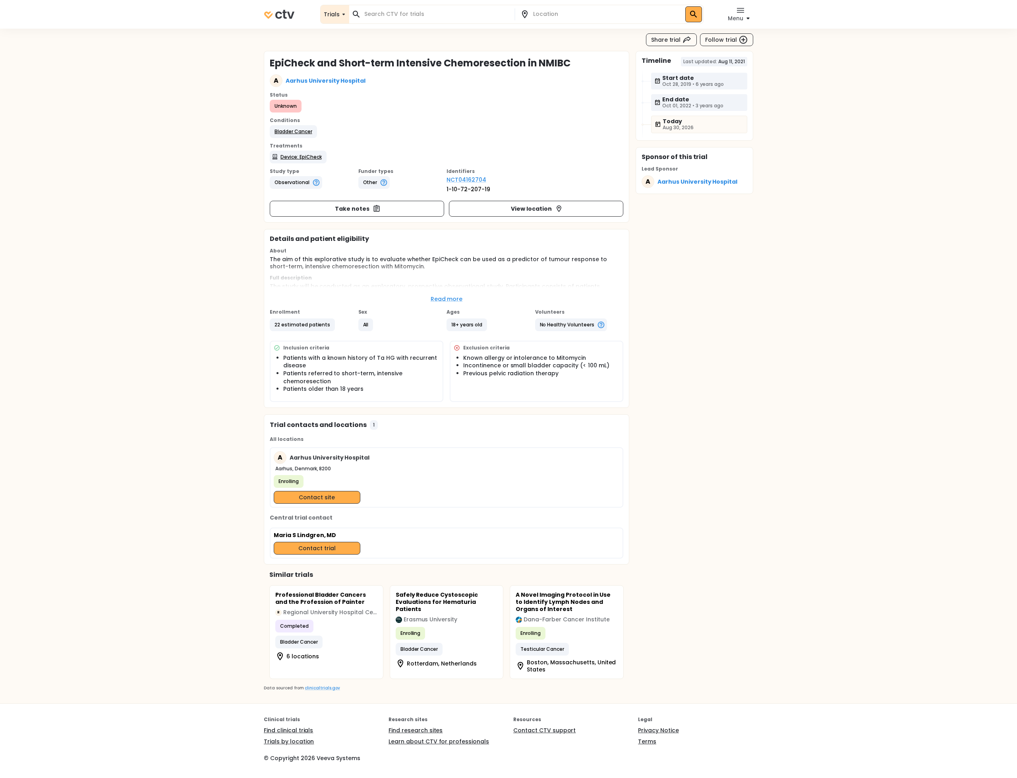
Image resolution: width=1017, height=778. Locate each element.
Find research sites (416, 730)
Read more (447, 299)
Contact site (317, 497)
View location (531, 209)
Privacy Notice (658, 730)
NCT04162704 (466, 179)
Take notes (352, 209)
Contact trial (317, 548)
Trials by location (289, 741)
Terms (647, 741)
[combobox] (436, 14)
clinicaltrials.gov (322, 688)
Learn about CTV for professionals (439, 741)
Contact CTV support (544, 730)
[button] (293, 131)
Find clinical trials (288, 730)
